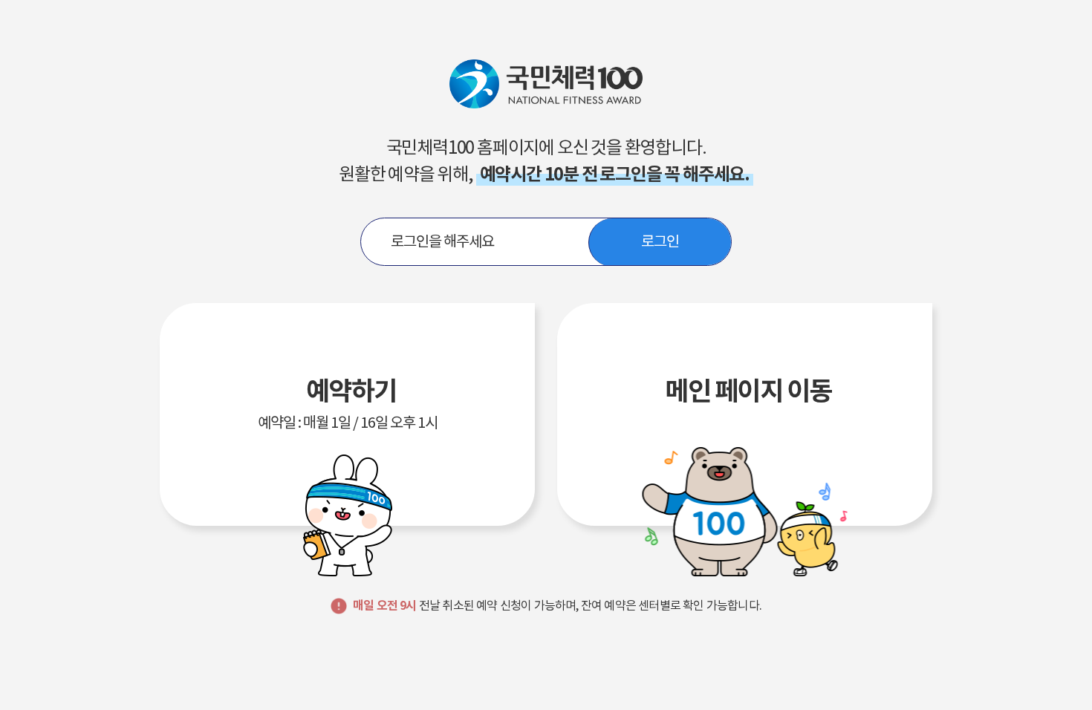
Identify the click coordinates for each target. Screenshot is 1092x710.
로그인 (660, 241)
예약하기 (348, 403)
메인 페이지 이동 (748, 391)
